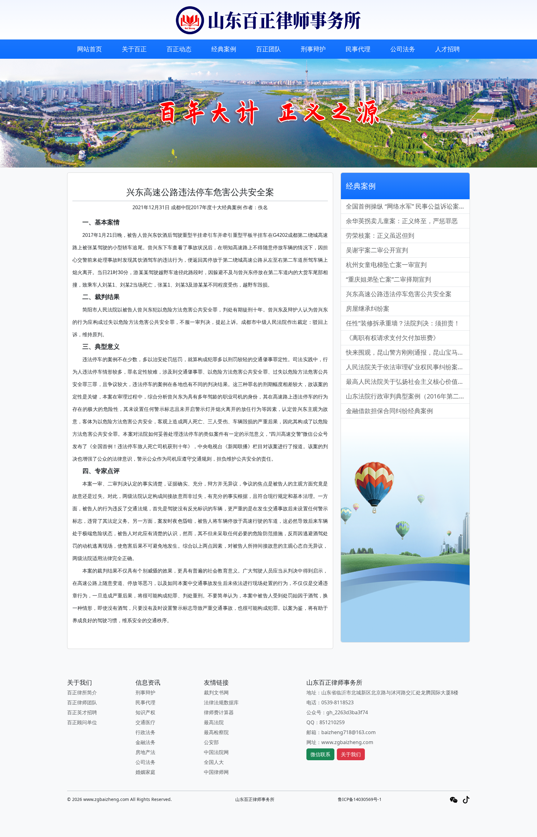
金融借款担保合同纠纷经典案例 (389, 411)
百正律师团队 (82, 702)
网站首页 (89, 49)
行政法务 (145, 732)
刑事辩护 (313, 49)
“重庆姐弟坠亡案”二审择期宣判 (388, 279)
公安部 (211, 742)
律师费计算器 (219, 712)
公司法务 (402, 49)
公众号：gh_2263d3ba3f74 (337, 712)
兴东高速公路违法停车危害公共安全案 (399, 294)
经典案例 (223, 49)
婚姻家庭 (145, 772)
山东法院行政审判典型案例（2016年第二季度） (408, 396)
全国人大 (214, 762)
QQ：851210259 (325, 722)
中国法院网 (216, 752)
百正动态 (179, 49)
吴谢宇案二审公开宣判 (377, 250)
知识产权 (145, 712)
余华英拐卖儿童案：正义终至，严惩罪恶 (402, 221)
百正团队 (268, 49)
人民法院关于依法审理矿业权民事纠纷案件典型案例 (408, 367)
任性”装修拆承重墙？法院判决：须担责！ (403, 323)
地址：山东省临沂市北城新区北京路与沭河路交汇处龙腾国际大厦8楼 (382, 692)
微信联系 (320, 754)
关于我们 (351, 754)
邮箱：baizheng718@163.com (341, 732)
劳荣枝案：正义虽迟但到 (380, 235)
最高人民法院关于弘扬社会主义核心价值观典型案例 (408, 381)
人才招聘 (447, 49)
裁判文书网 (216, 692)
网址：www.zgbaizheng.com (339, 742)
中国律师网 (216, 772)
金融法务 (145, 742)
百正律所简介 (82, 692)
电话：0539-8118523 (330, 702)
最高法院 (214, 722)
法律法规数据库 (221, 702)
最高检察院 (216, 732)
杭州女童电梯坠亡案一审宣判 (386, 264)
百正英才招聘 (82, 712)
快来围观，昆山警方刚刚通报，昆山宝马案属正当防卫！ (408, 352)
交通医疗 (145, 722)
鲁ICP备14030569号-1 (360, 799)
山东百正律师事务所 (254, 799)
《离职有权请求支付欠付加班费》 (392, 337)
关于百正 (134, 49)
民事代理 (358, 49)
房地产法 (145, 752)
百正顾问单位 (82, 722)
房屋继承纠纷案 (367, 308)
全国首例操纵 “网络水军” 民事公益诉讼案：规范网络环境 (408, 206)
